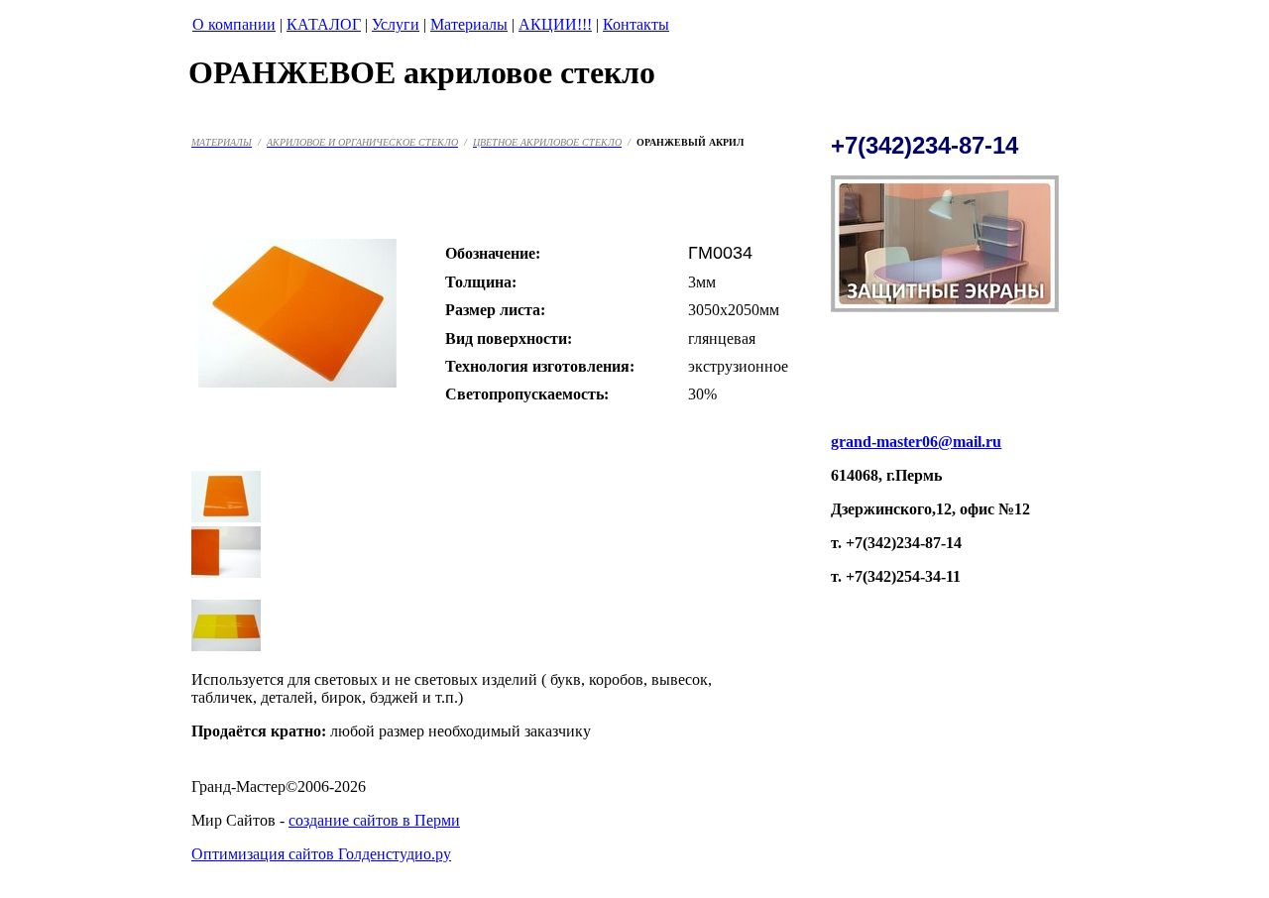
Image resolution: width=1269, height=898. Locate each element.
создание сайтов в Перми (374, 820)
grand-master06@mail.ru (916, 441)
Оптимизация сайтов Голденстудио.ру (321, 853)
